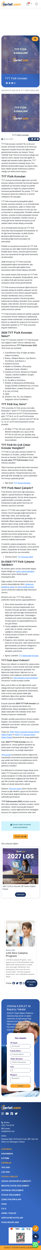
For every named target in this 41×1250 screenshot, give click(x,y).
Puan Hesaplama (10, 1222)
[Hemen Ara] (35, 1228)
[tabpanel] (20, 113)
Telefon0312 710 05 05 (7, 1124)
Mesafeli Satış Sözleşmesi (15, 1186)
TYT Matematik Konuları (28, 656)
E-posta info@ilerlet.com (7, 1130)
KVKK (4, 1204)
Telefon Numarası (16, 1059)
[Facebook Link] (33, 139)
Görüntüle (20, 894)
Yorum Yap (19, 836)
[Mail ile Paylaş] (38, 139)
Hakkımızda (7, 1154)
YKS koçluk (6, 755)
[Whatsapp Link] (36, 1245)
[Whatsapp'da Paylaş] (30, 139)
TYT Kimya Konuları (22, 483)
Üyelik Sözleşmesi (10, 1195)
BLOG (15, 90)
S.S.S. (3, 1209)
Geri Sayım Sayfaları (12, 1218)
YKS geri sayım (15, 789)
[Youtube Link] (7, 1114)
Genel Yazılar (8, 1213)
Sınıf (12, 1067)
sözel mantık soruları (25, 587)
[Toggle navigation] (36, 4)
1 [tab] (20, 129)
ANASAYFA (6, 90)
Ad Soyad (14, 1043)
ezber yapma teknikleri (25, 571)
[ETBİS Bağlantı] (20, 1238)
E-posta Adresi (16, 1051)
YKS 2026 (5, 1167)
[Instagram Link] (2, 1114)
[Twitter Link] (35, 139)
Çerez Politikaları (11, 1199)
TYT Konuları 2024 (25, 557)
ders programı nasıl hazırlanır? (26, 678)
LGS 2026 (5, 1172)
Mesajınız (14, 1075)
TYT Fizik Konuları (29, 90)
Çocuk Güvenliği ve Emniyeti (16, 1181)
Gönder (20, 1086)
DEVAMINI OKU (31, 983)
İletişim (5, 1158)
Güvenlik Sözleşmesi (12, 1190)
